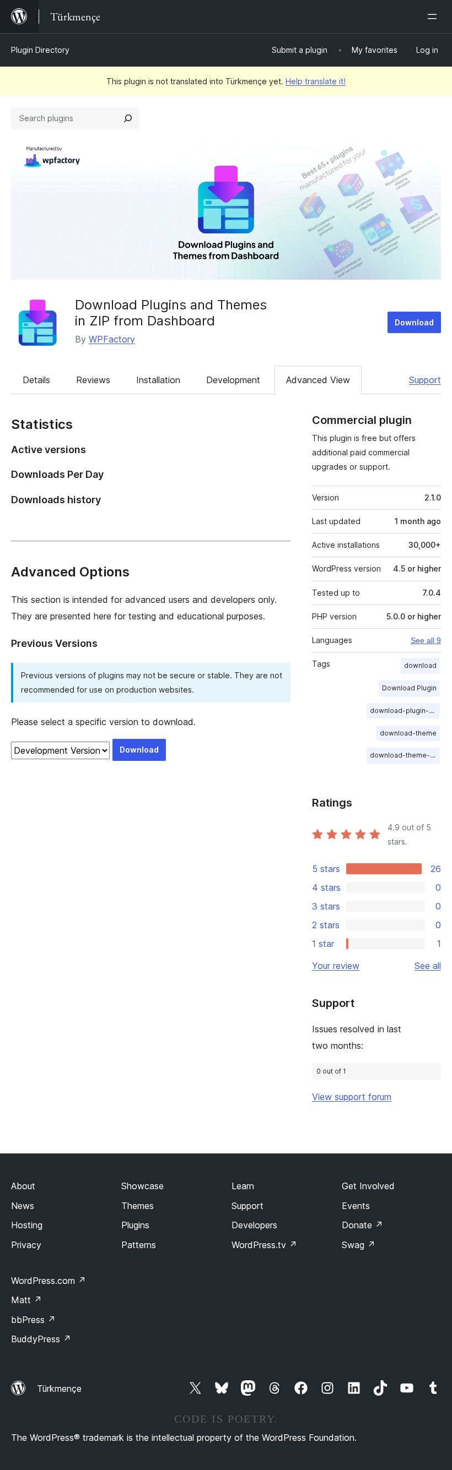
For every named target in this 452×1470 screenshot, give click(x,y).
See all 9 (426, 640)
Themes (137, 1205)
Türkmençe (59, 1388)
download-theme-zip (405, 755)
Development (233, 379)
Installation (158, 379)
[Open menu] (434, 16)
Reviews (93, 379)
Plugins (135, 1225)
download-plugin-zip (404, 710)
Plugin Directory (40, 50)
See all (428, 965)
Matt (26, 1299)
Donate (362, 1225)
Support (425, 379)
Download (414, 322)
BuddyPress (41, 1338)
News (22, 1205)
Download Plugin (409, 688)
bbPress (33, 1319)
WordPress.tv (264, 1244)
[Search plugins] (128, 118)
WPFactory (112, 339)
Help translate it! (316, 81)
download (420, 665)
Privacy (26, 1244)
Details (36, 379)
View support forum (351, 1096)
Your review (335, 965)
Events (356, 1205)
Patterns (138, 1244)
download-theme (408, 733)
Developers (254, 1225)
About (23, 1185)
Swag (358, 1244)
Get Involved (368, 1185)
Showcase (142, 1185)
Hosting (26, 1225)
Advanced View (318, 379)
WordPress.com (48, 1280)
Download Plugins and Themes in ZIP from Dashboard (171, 313)
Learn (243, 1185)
